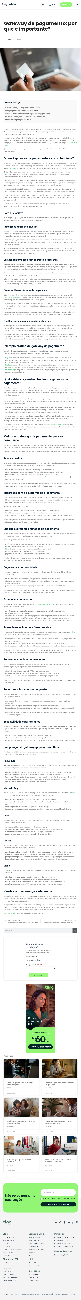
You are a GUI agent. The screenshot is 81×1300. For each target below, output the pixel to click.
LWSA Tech (7, 1255)
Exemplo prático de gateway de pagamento (21, 111)
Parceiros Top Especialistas (64, 1237)
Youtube (32, 1252)
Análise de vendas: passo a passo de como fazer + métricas (58, 1161)
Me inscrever (38, 975)
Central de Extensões (36, 1266)
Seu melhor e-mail (32, 956)
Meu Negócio (33, 1277)
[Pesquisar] (75, 930)
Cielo (29, 820)
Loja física (6, 1266)
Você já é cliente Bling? (34, 965)
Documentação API (61, 1255)
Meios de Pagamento (10, 1278)
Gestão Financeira (9, 1275)
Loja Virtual (7, 1272)
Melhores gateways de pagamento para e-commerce (25, 117)
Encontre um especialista (63, 1246)
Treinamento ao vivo (36, 1243)
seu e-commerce (58, 424)
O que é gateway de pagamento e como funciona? (24, 108)
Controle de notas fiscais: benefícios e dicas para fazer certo (58, 1122)
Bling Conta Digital (10, 1281)
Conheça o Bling (9, 1237)
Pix (6, 549)
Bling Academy (34, 1237)
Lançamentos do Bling (37, 1249)
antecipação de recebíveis (45, 477)
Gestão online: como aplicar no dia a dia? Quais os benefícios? (21, 1122)
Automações (33, 1274)
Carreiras (6, 1246)
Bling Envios (7, 1269)
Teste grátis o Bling (10, 913)
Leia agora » (10, 1088)
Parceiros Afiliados (61, 1240)
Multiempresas (34, 1280)
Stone (7, 870)
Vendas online (8, 1263)
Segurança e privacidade (12, 1249)
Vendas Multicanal (35, 1263)
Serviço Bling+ (34, 1240)
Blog (30, 1255)
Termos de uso (8, 1252)
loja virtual (12, 168)
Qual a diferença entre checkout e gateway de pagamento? (27, 114)
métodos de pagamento (12, 297)
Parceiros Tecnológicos (62, 1243)
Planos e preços (8, 1240)
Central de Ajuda (35, 1246)
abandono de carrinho (46, 604)
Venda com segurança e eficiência (18, 120)
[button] (42, 4)
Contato (6, 1243)
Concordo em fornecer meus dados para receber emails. (59, 1199)
